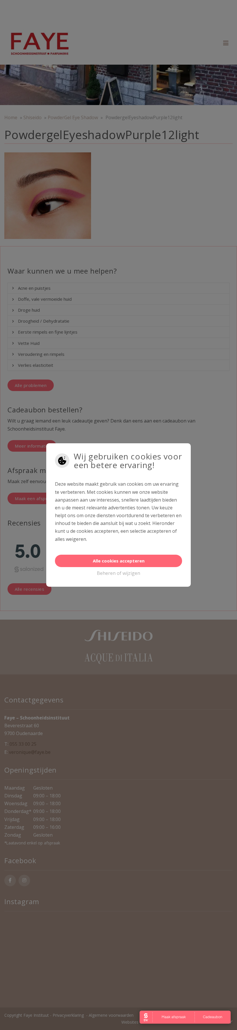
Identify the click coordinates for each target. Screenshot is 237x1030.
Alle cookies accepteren (119, 561)
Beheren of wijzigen (118, 573)
